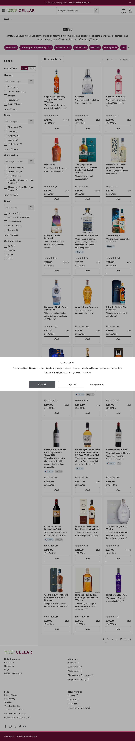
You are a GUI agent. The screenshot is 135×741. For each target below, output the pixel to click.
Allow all (42, 384)
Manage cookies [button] (97, 384)
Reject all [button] (72, 384)
